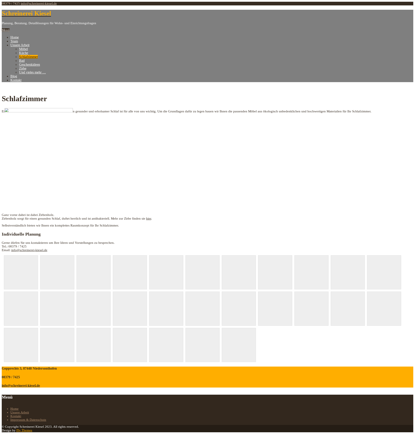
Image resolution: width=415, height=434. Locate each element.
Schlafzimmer (28, 57)
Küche (23, 53)
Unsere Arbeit (19, 45)
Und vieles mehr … (32, 72)
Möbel (23, 49)
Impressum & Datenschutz (28, 419)
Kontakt (15, 80)
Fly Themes (24, 430)
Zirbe (22, 68)
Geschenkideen (29, 64)
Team (14, 41)
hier (148, 218)
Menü (6, 30)
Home (14, 37)
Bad (22, 60)
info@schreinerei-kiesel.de (39, 3)
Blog (13, 76)
